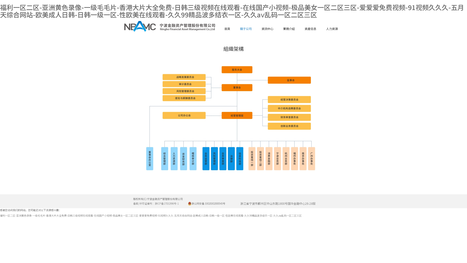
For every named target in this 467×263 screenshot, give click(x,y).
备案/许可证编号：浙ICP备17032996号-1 (156, 203)
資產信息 (310, 28)
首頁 (227, 28)
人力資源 (332, 28)
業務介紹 (289, 28)
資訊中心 (267, 28)
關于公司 (246, 28)
